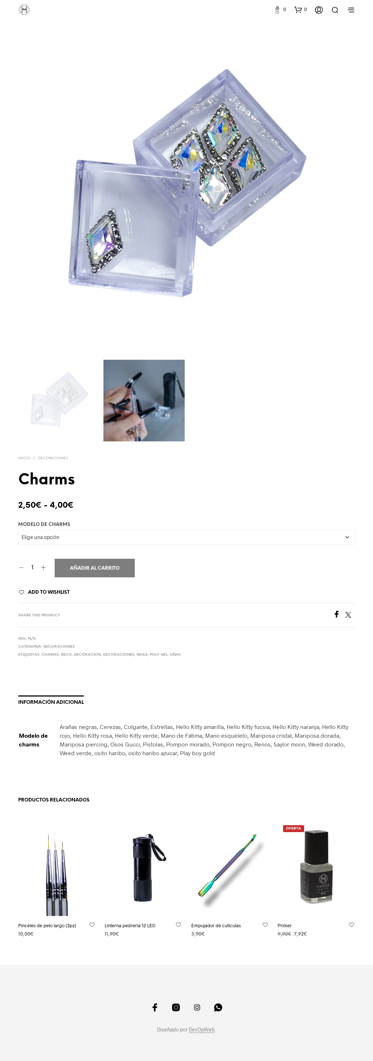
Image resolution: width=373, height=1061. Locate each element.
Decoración (87, 655)
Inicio (24, 458)
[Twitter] (350, 615)
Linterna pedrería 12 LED (130, 925)
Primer (285, 925)
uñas (175, 655)
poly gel (159, 655)
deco (66, 655)
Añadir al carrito (94, 568)
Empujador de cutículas (216, 925)
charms (50, 655)
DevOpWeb (202, 1030)
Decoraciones (53, 458)
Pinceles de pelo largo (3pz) (47, 925)
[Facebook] (339, 615)
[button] (280, 9)
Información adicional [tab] (51, 702)
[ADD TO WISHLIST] (92, 925)
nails (142, 655)
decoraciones (118, 655)
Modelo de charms (44, 524)
